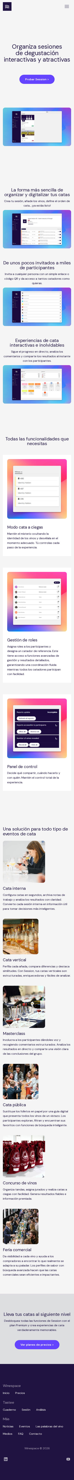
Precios (20, 1393)
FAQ (20, 1434)
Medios (7, 1434)
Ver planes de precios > (37, 1345)
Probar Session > (37, 79)
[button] (67, 6)
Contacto (35, 1434)
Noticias (8, 1426)
